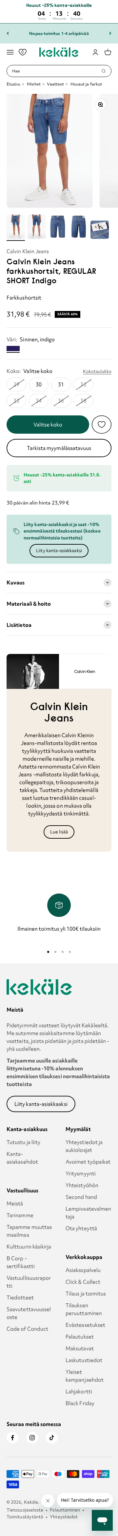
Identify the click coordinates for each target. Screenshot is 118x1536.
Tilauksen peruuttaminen (84, 1309)
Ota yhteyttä (81, 1228)
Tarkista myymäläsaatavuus (59, 448)
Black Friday (80, 1403)
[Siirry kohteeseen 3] (58, 227)
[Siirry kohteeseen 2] (37, 227)
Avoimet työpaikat (88, 1161)
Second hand (81, 1197)
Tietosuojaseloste (25, 1510)
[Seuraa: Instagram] (32, 1438)
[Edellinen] (8, 33)
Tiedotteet (20, 1297)
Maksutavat (80, 1348)
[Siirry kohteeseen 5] (99, 231)
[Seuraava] (110, 33)
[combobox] (56, 71)
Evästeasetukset (85, 1325)
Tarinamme (20, 1215)
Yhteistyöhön (82, 1185)
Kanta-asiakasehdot (22, 1158)
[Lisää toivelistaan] (101, 424)
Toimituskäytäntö (25, 1517)
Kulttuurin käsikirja (29, 1246)
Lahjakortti (79, 1391)
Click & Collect (83, 1282)
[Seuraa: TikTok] (52, 1438)
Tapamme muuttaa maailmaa (29, 1231)
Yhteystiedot (64, 1517)
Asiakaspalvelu (83, 1270)
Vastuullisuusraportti (29, 1282)
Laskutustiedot (84, 1360)
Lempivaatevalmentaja (88, 1212)
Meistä (15, 1203)
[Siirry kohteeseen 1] (16, 227)
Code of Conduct (27, 1329)
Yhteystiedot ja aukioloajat (84, 1146)
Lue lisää (59, 832)
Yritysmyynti (81, 1173)
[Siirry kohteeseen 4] (78, 227)
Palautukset (80, 1336)
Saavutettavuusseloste (29, 1313)
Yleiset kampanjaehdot (85, 1376)
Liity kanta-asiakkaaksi (59, 550)
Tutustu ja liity (23, 1142)
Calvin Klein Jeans (28, 251)
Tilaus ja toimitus (86, 1293)
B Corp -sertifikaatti (21, 1262)
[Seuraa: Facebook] (12, 1438)
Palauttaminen (65, 1510)
